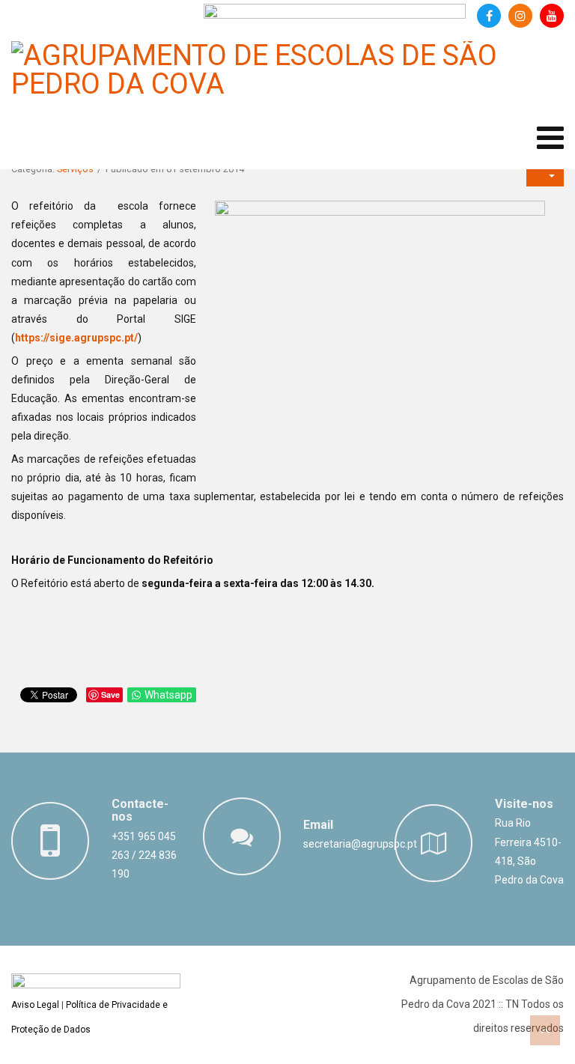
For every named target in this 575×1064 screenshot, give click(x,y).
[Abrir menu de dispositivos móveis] (550, 138)
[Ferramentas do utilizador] (545, 174)
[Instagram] (520, 16)
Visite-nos (524, 804)
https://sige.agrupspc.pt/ (76, 338)
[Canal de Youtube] (552, 16)
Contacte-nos (140, 810)
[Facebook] (489, 16)
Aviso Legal (35, 1005)
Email (318, 825)
